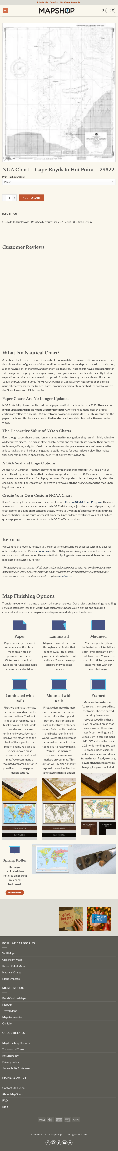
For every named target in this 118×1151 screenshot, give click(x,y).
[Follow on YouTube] (70, 1142)
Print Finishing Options (13, 177)
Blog (5, 1106)
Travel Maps (9, 1010)
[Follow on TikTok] (59, 1142)
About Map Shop (12, 1094)
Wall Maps (8, 953)
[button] (5, 10)
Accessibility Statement (16, 1068)
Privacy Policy (10, 1062)
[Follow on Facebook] (48, 1142)
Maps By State (11, 978)
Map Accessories (12, 1017)
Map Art (7, 1004)
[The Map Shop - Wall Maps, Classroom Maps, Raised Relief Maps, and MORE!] (56, 10)
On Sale (7, 1023)
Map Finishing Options (16, 1043)
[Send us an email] (64, 1142)
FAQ (5, 1100)
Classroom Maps (12, 959)
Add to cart (32, 197)
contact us (42, 551)
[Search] (104, 10)
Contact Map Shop (13, 1088)
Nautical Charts (11, 972)
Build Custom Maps (14, 998)
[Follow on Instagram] (53, 1142)
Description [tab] (9, 213)
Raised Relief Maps (13, 966)
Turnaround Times (13, 1049)
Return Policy (10, 1055)
